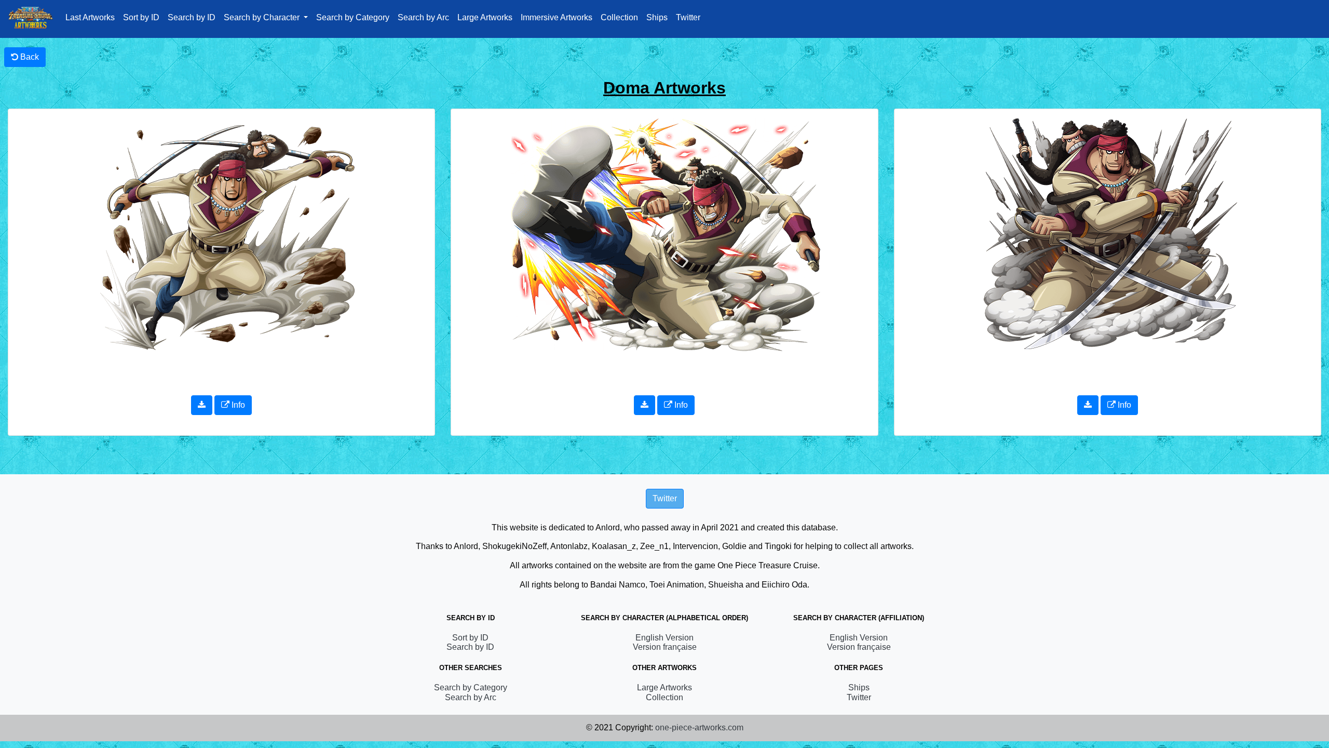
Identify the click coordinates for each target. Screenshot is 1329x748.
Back (28, 56)
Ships (657, 17)
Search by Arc (423, 17)
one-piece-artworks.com (699, 727)
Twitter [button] (665, 498)
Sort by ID (141, 17)
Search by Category (352, 17)
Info (237, 404)
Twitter (688, 17)
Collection (619, 17)
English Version (664, 637)
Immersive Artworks (556, 17)
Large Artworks (484, 17)
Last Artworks (90, 17)
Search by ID (191, 17)
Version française (665, 647)
